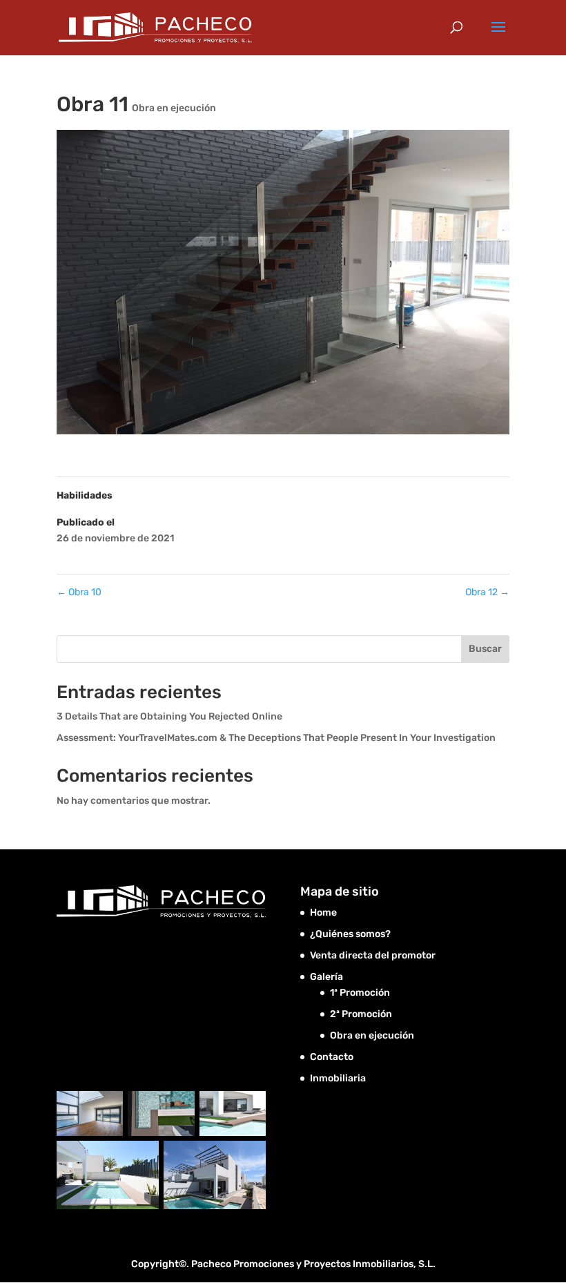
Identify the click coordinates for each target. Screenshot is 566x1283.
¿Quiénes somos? (350, 934)
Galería (326, 977)
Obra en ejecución (174, 108)
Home (323, 912)
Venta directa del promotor (373, 955)
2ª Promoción (361, 1014)
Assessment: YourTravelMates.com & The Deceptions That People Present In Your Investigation (276, 738)
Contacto (331, 1057)
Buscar (485, 649)
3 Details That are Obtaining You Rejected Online (169, 716)
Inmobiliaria (338, 1078)
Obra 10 (79, 592)
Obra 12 (487, 592)
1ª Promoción (360, 993)
